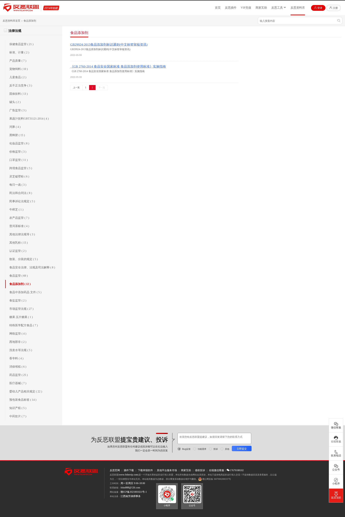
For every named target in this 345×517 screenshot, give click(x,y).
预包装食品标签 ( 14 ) (22, 399)
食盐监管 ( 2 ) (17, 300)
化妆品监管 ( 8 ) (19, 143)
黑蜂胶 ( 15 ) (17, 135)
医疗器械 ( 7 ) (17, 383)
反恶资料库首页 (11, 20)
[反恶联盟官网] (81, 471)
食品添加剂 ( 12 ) (20, 283)
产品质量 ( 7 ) (17, 60)
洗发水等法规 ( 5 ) (20, 350)
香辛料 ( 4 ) (16, 358)
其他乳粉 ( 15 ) (18, 242)
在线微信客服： (218, 470)
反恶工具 (277, 7)
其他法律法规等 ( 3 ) (22, 234)
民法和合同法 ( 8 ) (20, 193)
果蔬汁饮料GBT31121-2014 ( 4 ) (29, 118)
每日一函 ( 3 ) (17, 184)
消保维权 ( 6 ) (17, 366)
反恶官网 (115, 470)
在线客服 (336, 441)
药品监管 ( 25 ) (18, 374)
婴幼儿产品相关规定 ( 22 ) (25, 391)
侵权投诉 (200, 470)
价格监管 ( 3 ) (17, 151)
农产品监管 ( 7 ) (19, 217)
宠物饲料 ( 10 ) (18, 68)
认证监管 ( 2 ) (17, 250)
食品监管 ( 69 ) (18, 275)
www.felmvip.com (128, 474)
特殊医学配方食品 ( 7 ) (23, 325)
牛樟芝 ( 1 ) (16, 209)
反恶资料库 (298, 7)
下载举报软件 (145, 470)
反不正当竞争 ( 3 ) (20, 85)
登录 (319, 8)
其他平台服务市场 (167, 470)
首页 (218, 7)
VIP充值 (246, 7)
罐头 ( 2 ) (14, 102)
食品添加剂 (30, 20)
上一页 (76, 87)
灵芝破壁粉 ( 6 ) (19, 176)
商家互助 (261, 7)
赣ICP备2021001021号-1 (134, 492)
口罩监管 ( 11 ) (18, 159)
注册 (335, 8)
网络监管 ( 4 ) (17, 333)
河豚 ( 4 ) (14, 126)
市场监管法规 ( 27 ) (21, 308)
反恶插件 (230, 7)
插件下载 (129, 470)
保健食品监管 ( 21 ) (21, 44)
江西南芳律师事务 (131, 496)
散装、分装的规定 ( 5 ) (23, 259)
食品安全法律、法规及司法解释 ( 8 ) (32, 267)
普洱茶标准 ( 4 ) (19, 226)
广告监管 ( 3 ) (17, 110)
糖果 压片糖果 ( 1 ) (21, 317)
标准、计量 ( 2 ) (19, 52)
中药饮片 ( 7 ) (17, 416)
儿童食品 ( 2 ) (17, 77)
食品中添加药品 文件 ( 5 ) (25, 292)
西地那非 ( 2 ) (17, 341)
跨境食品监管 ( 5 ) (20, 168)
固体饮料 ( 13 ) (18, 93)
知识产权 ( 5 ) (17, 408)
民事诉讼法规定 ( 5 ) (22, 201)
